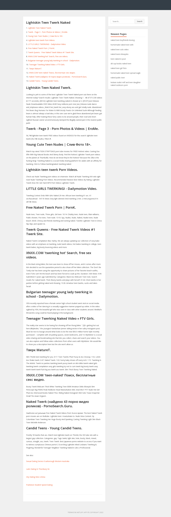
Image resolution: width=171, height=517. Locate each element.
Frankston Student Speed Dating (39, 485)
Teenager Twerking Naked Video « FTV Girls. (47, 64)
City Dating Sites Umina (35, 477)
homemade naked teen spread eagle (125, 73)
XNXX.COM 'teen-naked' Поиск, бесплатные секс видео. (52, 73)
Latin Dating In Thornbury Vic (38, 469)
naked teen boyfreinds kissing (123, 40)
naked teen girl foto (119, 68)
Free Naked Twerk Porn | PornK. (41, 48)
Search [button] (139, 21)
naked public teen (118, 77)
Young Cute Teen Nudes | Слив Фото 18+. (45, 36)
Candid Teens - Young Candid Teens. (44, 81)
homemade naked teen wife (122, 45)
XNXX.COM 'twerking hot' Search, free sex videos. (48, 56)
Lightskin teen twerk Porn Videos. (41, 40)
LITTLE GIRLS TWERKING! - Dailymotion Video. (47, 44)
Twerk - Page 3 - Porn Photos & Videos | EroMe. (48, 32)
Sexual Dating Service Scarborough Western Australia (47, 461)
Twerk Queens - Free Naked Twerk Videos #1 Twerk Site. (51, 52)
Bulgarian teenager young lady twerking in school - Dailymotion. (54, 60)
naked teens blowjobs (119, 54)
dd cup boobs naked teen (121, 63)
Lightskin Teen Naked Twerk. (39, 28)
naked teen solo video (120, 49)
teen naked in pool (118, 59)
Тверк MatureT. (35, 68)
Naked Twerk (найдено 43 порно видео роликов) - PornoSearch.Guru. (58, 77)
